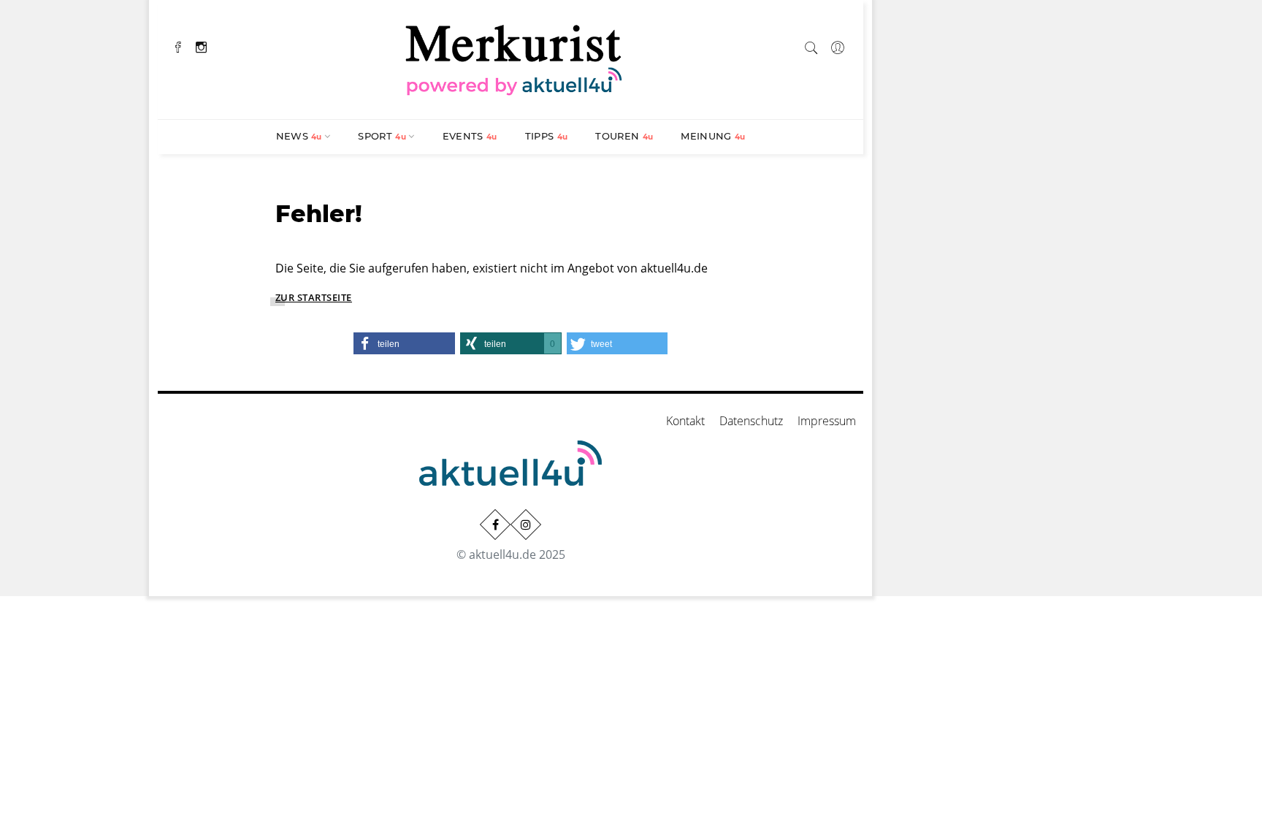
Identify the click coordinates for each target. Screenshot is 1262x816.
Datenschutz (751, 421)
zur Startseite (313, 297)
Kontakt (685, 421)
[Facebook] (178, 46)
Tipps (546, 136)
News (299, 136)
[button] (403, 343)
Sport (382, 136)
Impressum (827, 421)
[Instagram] (201, 46)
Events (470, 136)
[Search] (811, 45)
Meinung (713, 136)
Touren (624, 136)
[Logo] (514, 58)
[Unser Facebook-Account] (495, 524)
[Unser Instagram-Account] (525, 524)
